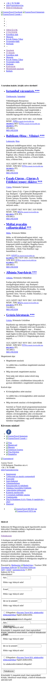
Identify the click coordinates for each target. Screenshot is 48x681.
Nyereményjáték (12, 41)
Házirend (10, 504)
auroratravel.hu (19, 570)
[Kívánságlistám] (6, 21)
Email (5, 589)
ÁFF (3, 570)
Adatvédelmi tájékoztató (16, 490)
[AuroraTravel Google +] (16, 438)
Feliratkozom (6, 536)
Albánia (9, 278)
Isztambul (21, 96)
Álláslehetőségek (13, 483)
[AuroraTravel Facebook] (11, 12)
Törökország (11, 96)
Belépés (9, 71)
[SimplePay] (11, 454)
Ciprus (9, 187)
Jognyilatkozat (12, 481)
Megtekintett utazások (15, 69)
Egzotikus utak (12, 34)
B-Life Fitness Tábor (14, 39)
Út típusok (10, 53)
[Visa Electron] (12, 452)
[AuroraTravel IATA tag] (25, 511)
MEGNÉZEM (12, 130)
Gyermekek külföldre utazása (18, 495)
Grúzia (9, 320)
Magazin (9, 37)
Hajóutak (10, 44)
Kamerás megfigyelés (15, 492)
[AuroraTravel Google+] (11, 14)
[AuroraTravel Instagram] (33, 12)
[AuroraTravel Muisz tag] (25, 509)
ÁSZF (8, 570)
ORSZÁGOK (12, 30)
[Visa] (9, 443)
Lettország (10, 141)
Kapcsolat (10, 479)
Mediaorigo (16, 565)
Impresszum (11, 474)
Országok (10, 50)
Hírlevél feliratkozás (14, 8)
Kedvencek (10, 66)
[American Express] (14, 450)
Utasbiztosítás (11, 497)
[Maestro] (10, 447)
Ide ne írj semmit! (10, 601)
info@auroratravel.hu (14, 5)
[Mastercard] (11, 445)
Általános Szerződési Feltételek (18, 488)
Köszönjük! (5, 630)
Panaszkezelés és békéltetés (17, 486)
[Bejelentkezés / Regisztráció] (6, 26)
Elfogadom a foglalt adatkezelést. (23, 613)
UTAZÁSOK (11, 32)
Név (5, 578)
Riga (17, 141)
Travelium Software (9, 567)
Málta (8, 233)
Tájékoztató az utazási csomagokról (20, 476)
